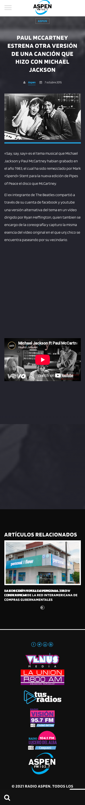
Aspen (42, 21)
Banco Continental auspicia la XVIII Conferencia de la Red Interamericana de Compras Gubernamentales (41, 595)
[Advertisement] (42, 289)
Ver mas (42, 562)
